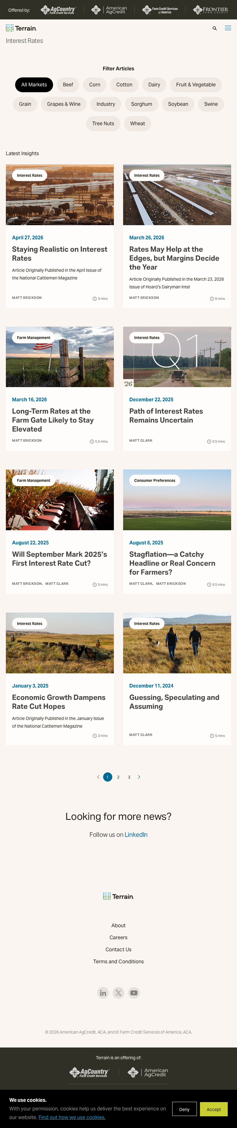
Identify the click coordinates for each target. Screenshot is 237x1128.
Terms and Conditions (118, 961)
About (118, 925)
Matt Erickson (27, 297)
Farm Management (33, 337)
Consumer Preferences (154, 480)
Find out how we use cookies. (72, 1117)
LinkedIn (136, 835)
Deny (184, 1109)
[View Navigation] (228, 27)
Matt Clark (140, 440)
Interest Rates (29, 175)
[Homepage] (21, 27)
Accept (214, 1109)
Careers (119, 937)
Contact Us (118, 949)
